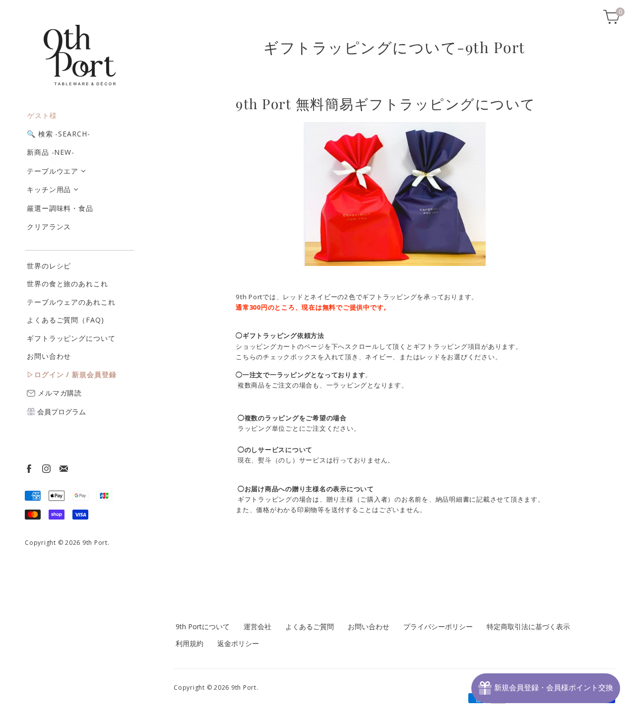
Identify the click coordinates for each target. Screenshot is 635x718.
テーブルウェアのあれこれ (71, 302)
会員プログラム (60, 411)
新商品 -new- (50, 152)
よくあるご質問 (309, 626)
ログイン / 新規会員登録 (75, 374)
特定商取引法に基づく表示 (528, 626)
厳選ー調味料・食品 (60, 208)
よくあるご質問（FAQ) (65, 320)
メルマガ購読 (58, 392)
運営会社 (257, 626)
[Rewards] (545, 688)
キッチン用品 (49, 189)
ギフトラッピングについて (71, 338)
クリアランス (49, 226)
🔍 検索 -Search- (58, 133)
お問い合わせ (49, 356)
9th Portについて (203, 626)
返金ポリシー (238, 643)
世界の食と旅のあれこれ (67, 283)
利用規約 (189, 643)
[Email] (63, 468)
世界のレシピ (49, 265)
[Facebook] (28, 468)
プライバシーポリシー (438, 626)
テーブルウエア (52, 171)
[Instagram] (46, 468)
